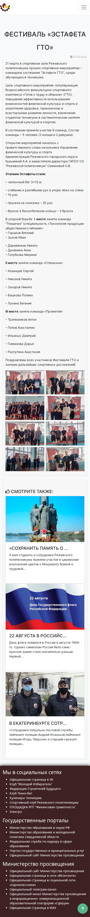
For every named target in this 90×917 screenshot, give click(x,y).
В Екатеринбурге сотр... (38, 723)
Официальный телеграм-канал (33, 889)
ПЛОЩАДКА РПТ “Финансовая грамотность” (43, 807)
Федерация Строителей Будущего (35, 789)
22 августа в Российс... (38, 635)
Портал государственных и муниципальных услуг (47, 850)
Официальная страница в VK (31, 779)
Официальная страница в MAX (33, 908)
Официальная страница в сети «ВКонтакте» (43, 875)
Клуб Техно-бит (21, 793)
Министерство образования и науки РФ (40, 828)
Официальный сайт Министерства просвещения (47, 855)
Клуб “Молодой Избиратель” (31, 784)
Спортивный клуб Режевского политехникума (44, 802)
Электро (16, 812)
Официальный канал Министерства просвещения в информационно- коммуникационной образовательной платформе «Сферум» (48, 898)
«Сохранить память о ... (38, 548)
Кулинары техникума (26, 798)
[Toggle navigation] (84, 7)
